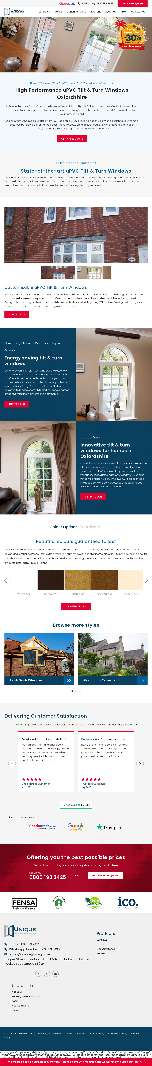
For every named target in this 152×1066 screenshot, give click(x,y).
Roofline (96, 11)
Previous (6, 580)
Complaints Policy (117, 1033)
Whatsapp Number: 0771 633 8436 (34, 949)
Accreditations (20, 1005)
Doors (58, 11)
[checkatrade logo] (68, 3)
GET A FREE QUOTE (132, 3)
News (123, 11)
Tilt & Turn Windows (63, 83)
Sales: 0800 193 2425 (24, 944)
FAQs (15, 1001)
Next (146, 580)
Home (33, 83)
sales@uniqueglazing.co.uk (29, 954)
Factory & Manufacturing (26, 996)
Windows (44, 11)
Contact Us (138, 11)
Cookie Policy (97, 1033)
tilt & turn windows (33, 177)
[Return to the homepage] (15, 12)
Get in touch (93, 496)
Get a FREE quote (72, 138)
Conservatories (76, 11)
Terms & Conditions (75, 1033)
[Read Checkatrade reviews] (42, 826)
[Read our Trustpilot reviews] (109, 827)
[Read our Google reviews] (76, 827)
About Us (110, 11)
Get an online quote (105, 875)
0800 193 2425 (47, 877)
